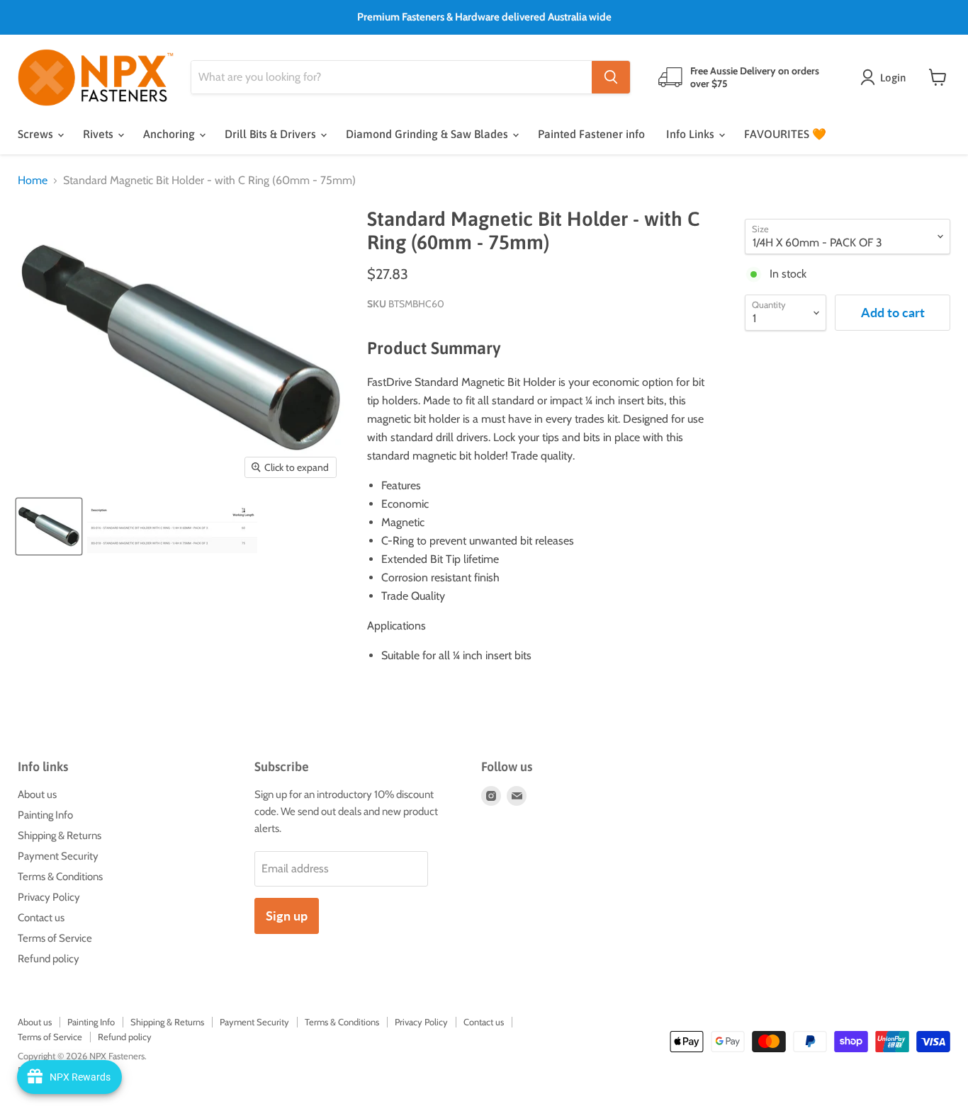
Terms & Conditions (60, 876)
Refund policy (48, 958)
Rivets (99, 133)
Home (32, 180)
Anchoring (170, 133)
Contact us (41, 917)
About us (37, 794)
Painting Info (45, 815)
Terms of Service (55, 938)
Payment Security (58, 856)
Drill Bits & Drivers (272, 133)
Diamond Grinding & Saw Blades (428, 133)
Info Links (691, 133)
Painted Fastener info (591, 133)
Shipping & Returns (59, 835)
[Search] (611, 77)
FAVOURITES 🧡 (785, 133)
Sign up (287, 915)
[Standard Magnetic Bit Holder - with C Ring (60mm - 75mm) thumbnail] (48, 526)
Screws (37, 133)
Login (893, 78)
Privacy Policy (49, 897)
